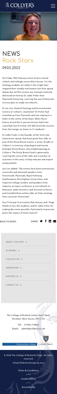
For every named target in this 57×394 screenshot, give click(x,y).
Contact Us (12, 284)
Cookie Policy (28, 378)
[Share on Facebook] (45, 221)
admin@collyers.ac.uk (33, 328)
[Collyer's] (19, 5)
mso (42, 362)
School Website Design (24, 362)
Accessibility (28, 387)
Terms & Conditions (28, 370)
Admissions (12, 267)
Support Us (12, 276)
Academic (11, 250)
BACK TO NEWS (8, 221)
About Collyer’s (15, 241)
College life (13, 259)
